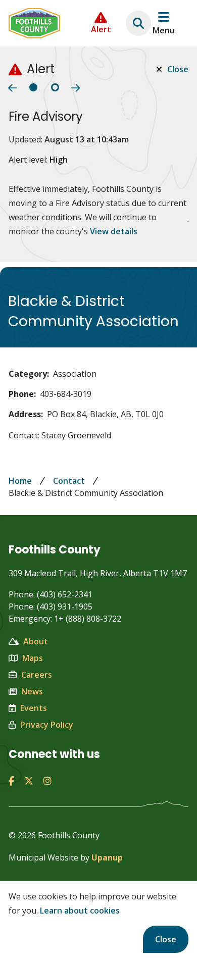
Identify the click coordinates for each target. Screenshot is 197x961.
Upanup (107, 857)
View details (113, 231)
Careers (36, 674)
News (32, 691)
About (35, 641)
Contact (69, 480)
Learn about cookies (80, 910)
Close (165, 939)
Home (20, 480)
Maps (32, 658)
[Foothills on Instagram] (47, 781)
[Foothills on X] (28, 781)
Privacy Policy (46, 724)
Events (33, 708)
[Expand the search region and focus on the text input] (138, 23)
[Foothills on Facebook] (11, 781)
